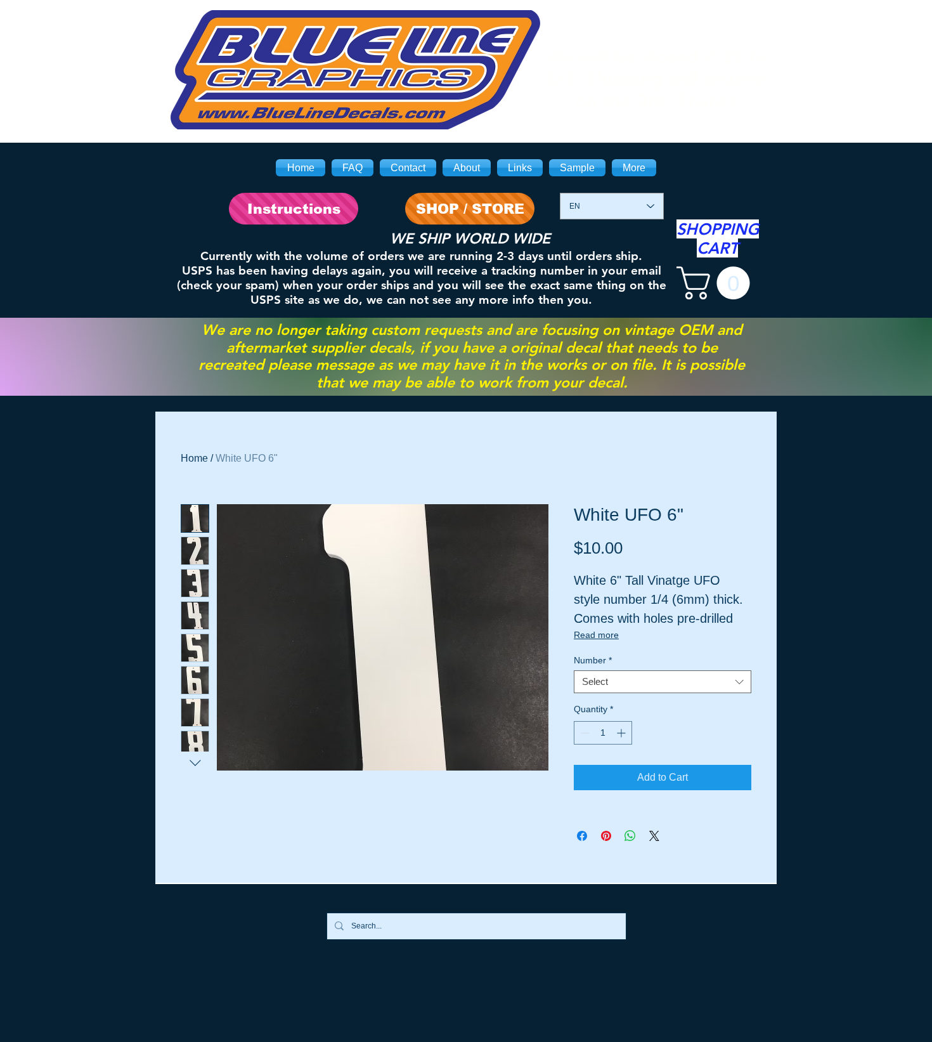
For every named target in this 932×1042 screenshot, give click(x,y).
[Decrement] (584, 733)
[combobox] (662, 681)
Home (194, 458)
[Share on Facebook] (582, 835)
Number (593, 660)
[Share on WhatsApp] (630, 835)
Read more (596, 635)
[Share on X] (654, 835)
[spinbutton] (603, 733)
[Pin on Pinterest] (606, 835)
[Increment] (622, 733)
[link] (717, 282)
